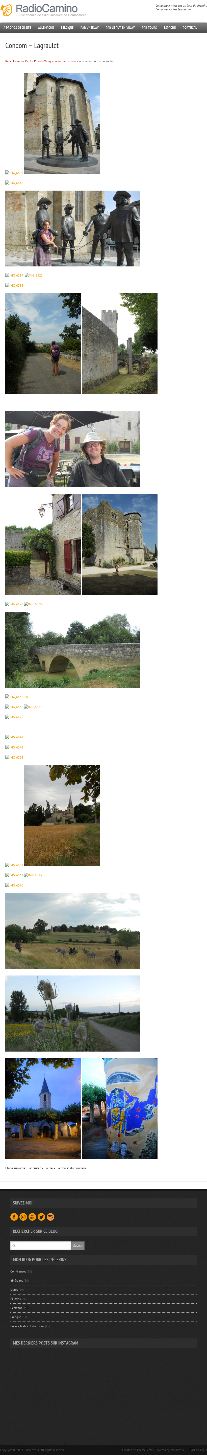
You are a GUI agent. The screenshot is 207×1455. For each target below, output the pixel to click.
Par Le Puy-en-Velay (120, 28)
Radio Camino (14, 61)
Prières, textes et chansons (27, 1326)
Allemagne (46, 28)
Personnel (16, 1308)
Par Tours (149, 28)
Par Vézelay (90, 28)
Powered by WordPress (169, 1450)
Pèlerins (15, 1299)
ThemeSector (145, 1450)
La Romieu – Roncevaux (69, 61)
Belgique (67, 28)
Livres (14, 1289)
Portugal (190, 28)
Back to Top (197, 1450)
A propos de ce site (17, 28)
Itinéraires (16, 1280)
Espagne (170, 28)
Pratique (15, 1317)
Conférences (18, 1271)
